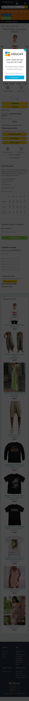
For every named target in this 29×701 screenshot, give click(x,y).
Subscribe (14, 77)
